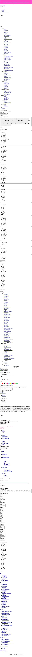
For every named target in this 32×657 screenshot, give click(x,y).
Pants (3, 153)
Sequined (4, 210)
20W (18, 122)
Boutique (3, 431)
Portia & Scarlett (4, 588)
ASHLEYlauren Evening (7, 314)
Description (3, 395)
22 (22, 490)
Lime (3, 266)
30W (11, 123)
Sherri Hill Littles (4, 631)
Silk (3, 211)
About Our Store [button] (4, 459)
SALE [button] (1, 573)
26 (22, 120)
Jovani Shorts (5, 306)
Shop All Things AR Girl (7, 354)
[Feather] (1, 520)
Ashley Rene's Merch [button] (5, 363)
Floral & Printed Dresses (7, 317)
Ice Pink (4, 274)
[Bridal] (3, 497)
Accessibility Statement (5, 443)
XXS (19, 123)
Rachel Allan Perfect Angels (7, 347)
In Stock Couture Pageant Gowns (8, 328)
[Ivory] (6, 383)
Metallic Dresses (6, 319)
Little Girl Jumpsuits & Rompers (6, 634)
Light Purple (4, 554)
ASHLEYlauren (6, 302)
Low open (4, 178)
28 (25, 120)
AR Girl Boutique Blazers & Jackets (8, 355)
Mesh (3, 208)
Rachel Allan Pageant (6, 335)
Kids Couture (5, 352)
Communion (4, 135)
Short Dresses (4, 156)
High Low (4, 167)
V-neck (4, 238)
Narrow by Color (4, 261)
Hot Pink (4, 276)
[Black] (4, 383)
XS (22, 123)
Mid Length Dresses (6, 320)
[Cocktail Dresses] (3, 499)
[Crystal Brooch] (2, 517)
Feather (4, 195)
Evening (4, 136)
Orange (4, 280)
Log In (3, 11)
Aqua (3, 267)
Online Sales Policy (3, 393)
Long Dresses (4, 151)
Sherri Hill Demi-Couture (7, 330)
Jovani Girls (5, 346)
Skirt (3, 157)
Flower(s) (4, 196)
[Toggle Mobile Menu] (0, 449)
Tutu (3, 159)
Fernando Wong (4, 618)
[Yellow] (10, 383)
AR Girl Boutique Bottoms (6, 641)
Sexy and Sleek (5, 154)
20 (12, 120)
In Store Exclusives (6, 326)
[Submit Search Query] (9, 478)
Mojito (4, 544)
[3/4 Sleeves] (2, 534)
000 (2, 490)
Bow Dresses (4, 594)
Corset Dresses (6, 313)
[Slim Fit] (2, 532)
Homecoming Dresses (5, 436)
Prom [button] (1, 582)
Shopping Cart (4, 9)
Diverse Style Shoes (4, 624)
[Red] (2, 383)
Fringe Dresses (6, 316)
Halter (3, 228)
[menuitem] (17, 9)
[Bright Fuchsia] (13, 383)
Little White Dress (5, 150)
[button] (3, 28)
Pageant (3, 430)
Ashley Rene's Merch (6, 365)
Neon (3, 186)
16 (6, 120)
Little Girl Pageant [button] (4, 343)
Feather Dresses (4, 597)
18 (9, 120)
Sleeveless (4, 252)
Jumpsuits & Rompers (6, 336)
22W (22, 122)
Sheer (3, 179)
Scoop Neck (4, 235)
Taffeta (4, 212)
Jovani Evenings (6, 334)
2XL (9, 125)
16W (10, 122)
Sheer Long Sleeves (5, 250)
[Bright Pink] (7, 383)
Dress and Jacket (5, 148)
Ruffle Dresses (6, 322)
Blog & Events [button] (4, 473)
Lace (3, 207)
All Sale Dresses (6, 294)
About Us (3, 441)
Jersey (3, 206)
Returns (3, 444)
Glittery (4, 184)
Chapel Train (4, 218)
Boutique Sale (5, 300)
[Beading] (2, 516)
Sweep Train (4, 222)
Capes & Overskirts (6, 340)
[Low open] (2, 510)
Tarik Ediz (5, 310)
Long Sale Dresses (6, 295)
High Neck (4, 229)
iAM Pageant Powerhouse (5, 457)
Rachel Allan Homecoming (7, 307)
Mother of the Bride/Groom (6, 139)
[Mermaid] (2, 531)
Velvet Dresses (6, 325)
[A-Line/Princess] (2, 530)
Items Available (4, 396)
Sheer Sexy (4, 155)
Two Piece (4, 160)
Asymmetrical (4, 217)
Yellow (4, 263)
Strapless (4, 258)
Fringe (4, 197)
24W (26, 122)
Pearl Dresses (5, 321)
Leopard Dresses (4, 600)
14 (3, 120)
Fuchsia (4, 277)
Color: (1, 381)
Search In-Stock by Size (5, 116)
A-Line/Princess (5, 242)
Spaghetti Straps (5, 257)
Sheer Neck (4, 236)
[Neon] (1, 513)
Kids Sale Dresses (6, 296)
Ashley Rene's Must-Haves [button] (5, 360)
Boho (3, 147)
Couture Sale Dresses (6, 299)
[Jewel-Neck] (2, 528)
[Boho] (2, 501)
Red (3, 279)
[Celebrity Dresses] (3, 505)
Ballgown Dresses (6, 312)
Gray (3, 286)
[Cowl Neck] (2, 526)
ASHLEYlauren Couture (7, 329)
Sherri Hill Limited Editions (7, 331)
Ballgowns (3, 435)
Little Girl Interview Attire (7, 349)
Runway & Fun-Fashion (7, 337)
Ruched (4, 171)
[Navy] (12, 383)
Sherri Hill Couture (5, 612)
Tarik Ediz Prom (4, 591)
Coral (3, 281)
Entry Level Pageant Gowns (6, 615)
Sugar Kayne (5, 348)
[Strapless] (2, 539)
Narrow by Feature (4, 129)
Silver (3, 567)
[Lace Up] (2, 509)
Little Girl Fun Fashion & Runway (8, 350)
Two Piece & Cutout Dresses (7, 324)
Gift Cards (3, 648)
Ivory (3, 562)
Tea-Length (4, 223)
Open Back (4, 169)
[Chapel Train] (2, 524)
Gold (3, 283)
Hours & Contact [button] (4, 467)
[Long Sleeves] (2, 535)
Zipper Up (4, 180)
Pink (3, 275)
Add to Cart (2, 391)
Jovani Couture (6, 332)
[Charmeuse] (1, 519)
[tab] (17, 296)
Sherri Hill (5, 309)
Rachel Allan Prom (6, 308)
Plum (3, 278)
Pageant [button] (1, 609)
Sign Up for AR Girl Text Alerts (16, 654)
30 (29, 120)
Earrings (3, 432)
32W (15, 123)
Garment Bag (5, 362)
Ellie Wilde (3, 585)
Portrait (4, 233)
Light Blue (4, 549)
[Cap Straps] (2, 537)
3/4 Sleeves (4, 249)
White (4, 568)
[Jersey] (1, 521)
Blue (3, 270)
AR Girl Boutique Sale (5, 644)
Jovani (4, 333)
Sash (3, 199)
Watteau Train (4, 224)
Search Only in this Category (5, 112)
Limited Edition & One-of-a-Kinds (8, 339)
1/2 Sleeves (4, 248)
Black (3, 285)
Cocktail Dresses (5, 134)
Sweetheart (4, 237)
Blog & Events (4, 442)
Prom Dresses (4, 140)
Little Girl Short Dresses (7, 351)
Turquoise (4, 548)
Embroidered (4, 194)
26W (3, 123)
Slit (3, 172)
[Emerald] (17, 383)
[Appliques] (2, 515)
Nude (3, 563)
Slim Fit (4, 244)
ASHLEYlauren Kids (5, 628)
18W (14, 122)
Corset (4, 166)
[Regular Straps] (2, 538)
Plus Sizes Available (5, 170)
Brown (4, 284)
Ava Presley (5, 303)
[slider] (28, 483)
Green (3, 265)
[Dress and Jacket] (2, 502)
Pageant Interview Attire (7, 338)
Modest (4, 152)
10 (12, 490)
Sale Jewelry (5, 297)
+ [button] (2, 293)
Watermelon (4, 558)
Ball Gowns (4, 146)
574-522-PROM (2, 5)
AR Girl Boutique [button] (4, 353)
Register (3, 10)
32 (3, 122)
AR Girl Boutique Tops (7, 356)
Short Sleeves (4, 251)
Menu (1, 26)
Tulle (3, 213)
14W (6, 122)
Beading (4, 192)
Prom (3, 429)
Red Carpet (4, 142)
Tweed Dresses (4, 621)
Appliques (4, 191)
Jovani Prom (5, 305)
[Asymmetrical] (2, 523)
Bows (3, 193)
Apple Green (4, 264)
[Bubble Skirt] (3, 504)
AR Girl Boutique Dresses (7, 359)
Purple (4, 272)
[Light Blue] (9, 383)
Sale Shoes (5, 298)
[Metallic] (1, 512)
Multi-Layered (5, 168)
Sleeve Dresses (4, 605)
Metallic (4, 185)
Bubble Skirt (4, 164)
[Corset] (3, 506)
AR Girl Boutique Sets (7, 357)
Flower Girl (4, 137)
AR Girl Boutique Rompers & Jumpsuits (9, 358)
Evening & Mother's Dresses (7, 315)
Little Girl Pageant (4, 454)
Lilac (3, 553)
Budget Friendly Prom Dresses (8, 311)
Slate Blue (4, 269)
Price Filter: (3, 113)
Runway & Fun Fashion (5, 437)
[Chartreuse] (15, 383)
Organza (4, 209)
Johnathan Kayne (6, 304)
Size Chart (1, 392)
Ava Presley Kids (6, 345)
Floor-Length (4, 220)
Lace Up (4, 177)
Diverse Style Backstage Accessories (8, 342)
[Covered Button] (2, 508)
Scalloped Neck (5, 234)
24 (19, 120)
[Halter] (2, 527)
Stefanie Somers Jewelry (7, 341)
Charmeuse (4, 204)
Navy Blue (4, 271)
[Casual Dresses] (3, 498)
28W (7, 123)
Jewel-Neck (4, 230)
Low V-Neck (4, 231)
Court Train (4, 219)
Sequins (4, 200)
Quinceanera (4, 141)
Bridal (3, 132)
